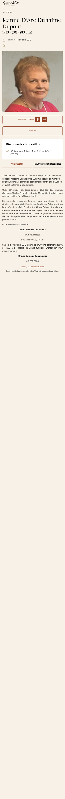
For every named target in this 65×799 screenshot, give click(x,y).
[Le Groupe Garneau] (10, 3)
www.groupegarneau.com (32, 266)
